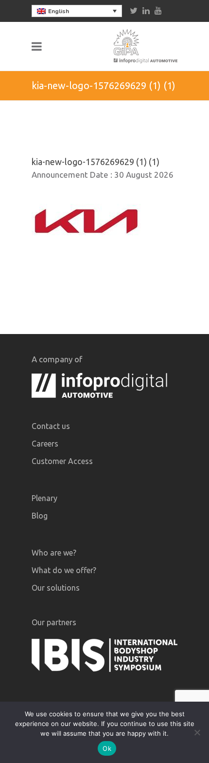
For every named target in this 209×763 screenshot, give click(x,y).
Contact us (51, 426)
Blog (40, 515)
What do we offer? (64, 570)
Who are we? (54, 552)
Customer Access (62, 461)
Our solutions (56, 587)
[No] (197, 732)
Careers (45, 443)
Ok (107, 748)
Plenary (44, 498)
